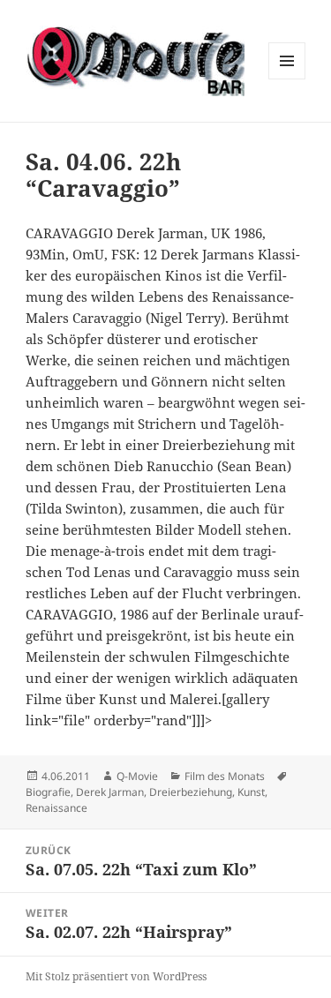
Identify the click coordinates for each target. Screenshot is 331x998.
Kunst (251, 791)
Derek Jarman (110, 791)
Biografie (48, 791)
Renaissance (56, 807)
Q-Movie (137, 776)
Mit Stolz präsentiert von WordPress (116, 976)
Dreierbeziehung (190, 791)
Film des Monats (224, 776)
